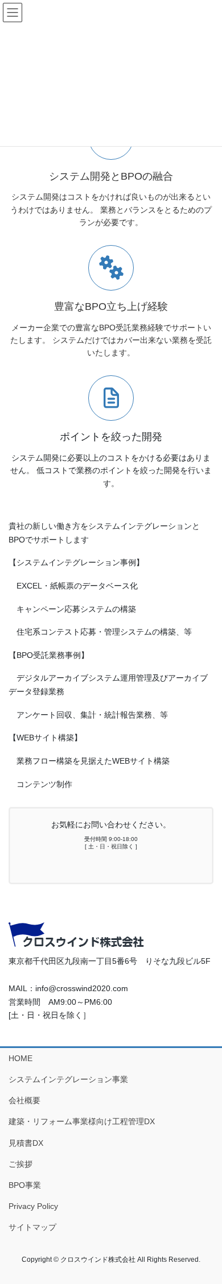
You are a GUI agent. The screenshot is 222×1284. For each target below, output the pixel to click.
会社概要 (24, 1100)
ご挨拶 (20, 1164)
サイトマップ (32, 1227)
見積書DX (26, 1143)
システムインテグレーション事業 (68, 1079)
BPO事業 (25, 1185)
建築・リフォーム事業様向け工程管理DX (82, 1121)
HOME (20, 1058)
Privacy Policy (33, 1206)
